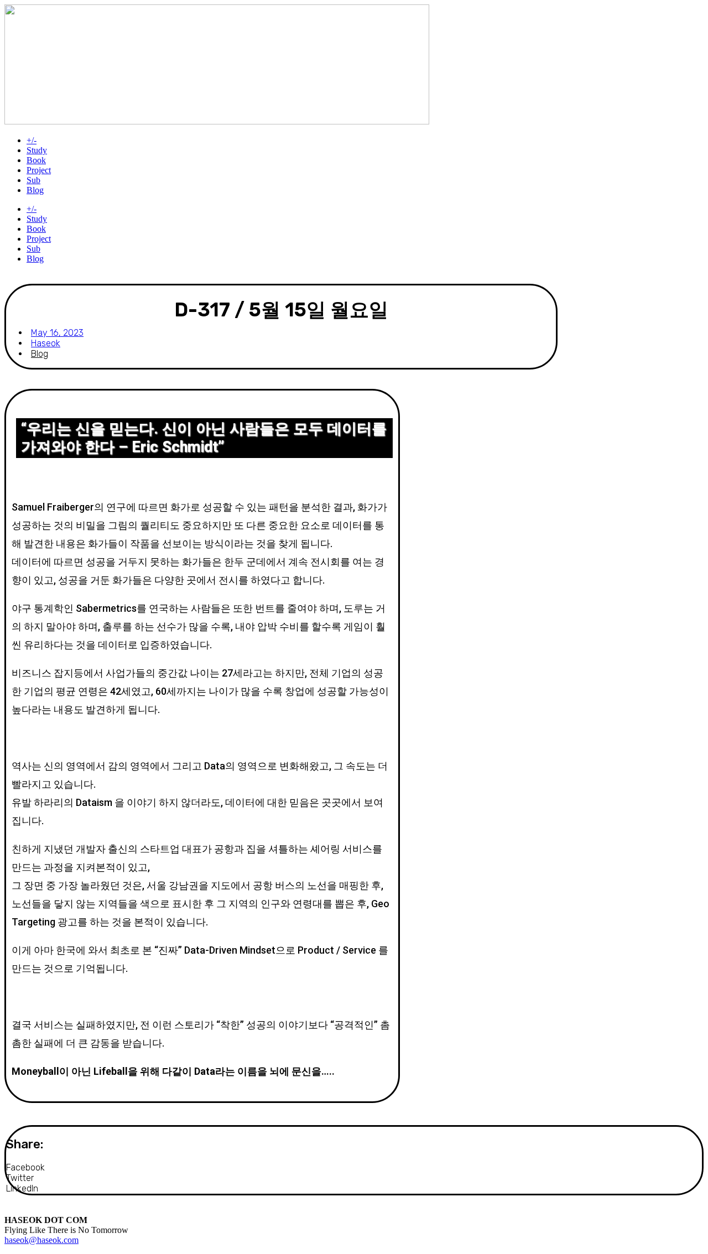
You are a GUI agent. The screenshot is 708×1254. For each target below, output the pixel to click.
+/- (32, 140)
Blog (35, 190)
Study (37, 150)
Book (36, 160)
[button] (319, 1167)
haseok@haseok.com (41, 1240)
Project (39, 170)
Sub (33, 180)
